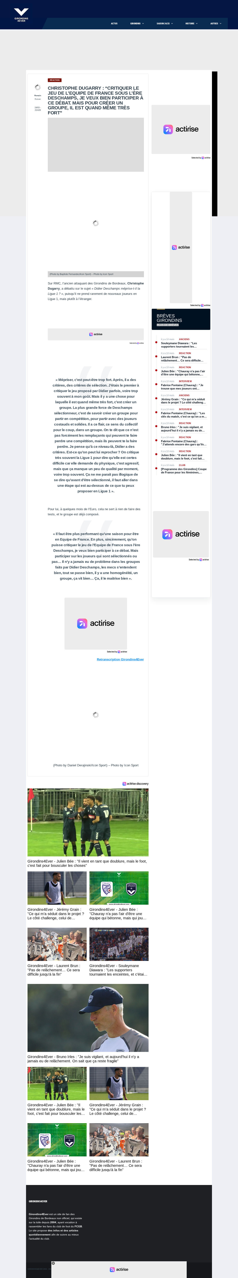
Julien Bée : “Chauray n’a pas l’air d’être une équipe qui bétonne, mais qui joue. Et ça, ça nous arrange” (183, 373)
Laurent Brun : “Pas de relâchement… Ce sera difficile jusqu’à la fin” (181, 359)
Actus (114, 23)
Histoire (190, 23)
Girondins (135, 23)
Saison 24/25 (163, 23)
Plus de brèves (168, 325)
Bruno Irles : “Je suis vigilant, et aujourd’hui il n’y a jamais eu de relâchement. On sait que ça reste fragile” (182, 429)
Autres (214, 23)
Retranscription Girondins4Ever (120, 659)
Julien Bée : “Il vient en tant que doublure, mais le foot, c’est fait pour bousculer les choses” (181, 457)
